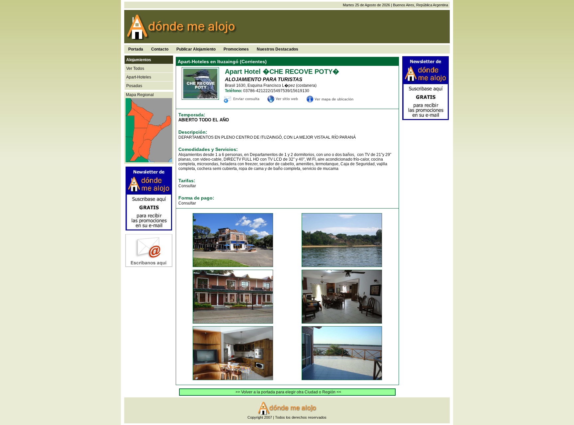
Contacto (159, 49)
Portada (135, 49)
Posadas (134, 85)
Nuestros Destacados (277, 49)
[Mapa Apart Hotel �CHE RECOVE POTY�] (330, 101)
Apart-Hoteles (138, 77)
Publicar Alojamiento (196, 49)
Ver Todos (135, 68)
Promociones (236, 49)
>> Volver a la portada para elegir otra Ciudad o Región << (288, 392)
